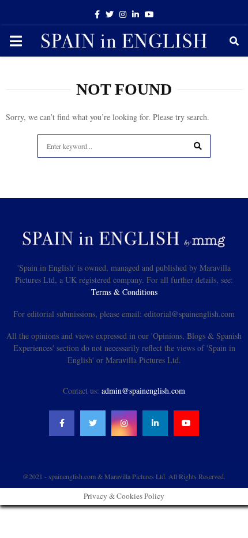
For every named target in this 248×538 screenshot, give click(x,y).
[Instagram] (124, 423)
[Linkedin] (155, 423)
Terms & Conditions (124, 291)
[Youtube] (186, 423)
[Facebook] (61, 423)
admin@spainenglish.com (143, 390)
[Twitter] (93, 423)
